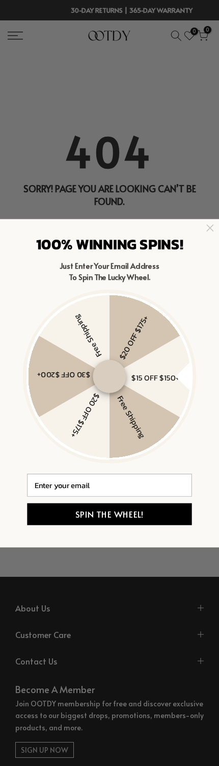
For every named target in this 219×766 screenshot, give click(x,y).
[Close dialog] (209, 228)
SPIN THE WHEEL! (109, 514)
